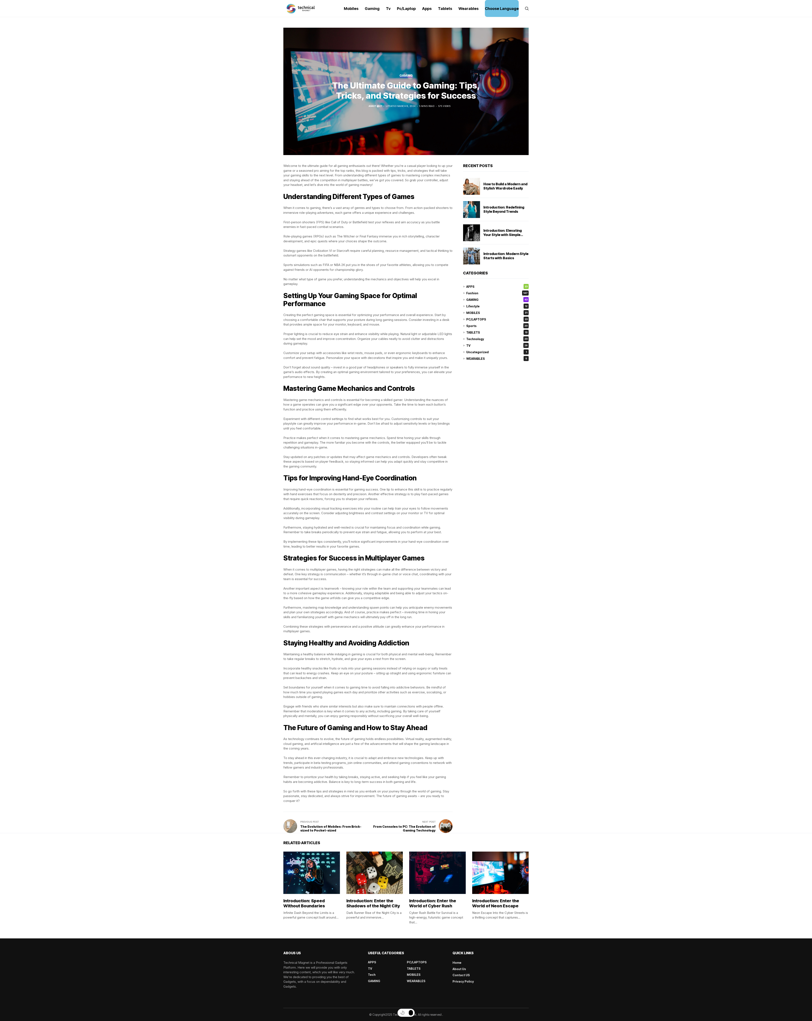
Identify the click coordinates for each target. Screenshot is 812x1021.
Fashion (497, 293)
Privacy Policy (463, 981)
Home (457, 962)
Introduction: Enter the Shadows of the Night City (373, 903)
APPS (497, 286)
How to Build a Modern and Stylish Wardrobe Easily (505, 186)
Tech (372, 974)
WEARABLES (496, 358)
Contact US (461, 975)
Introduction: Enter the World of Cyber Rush (432, 903)
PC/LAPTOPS (497, 319)
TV (497, 345)
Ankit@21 (375, 106)
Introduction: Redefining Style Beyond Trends (503, 209)
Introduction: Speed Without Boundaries (304, 903)
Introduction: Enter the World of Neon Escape (495, 903)
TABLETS (496, 332)
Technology (497, 339)
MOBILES (496, 313)
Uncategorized (496, 352)
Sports (497, 326)
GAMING (497, 299)
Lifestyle (496, 306)
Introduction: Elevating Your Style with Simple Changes (502, 235)
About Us (459, 969)
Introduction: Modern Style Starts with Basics (505, 256)
